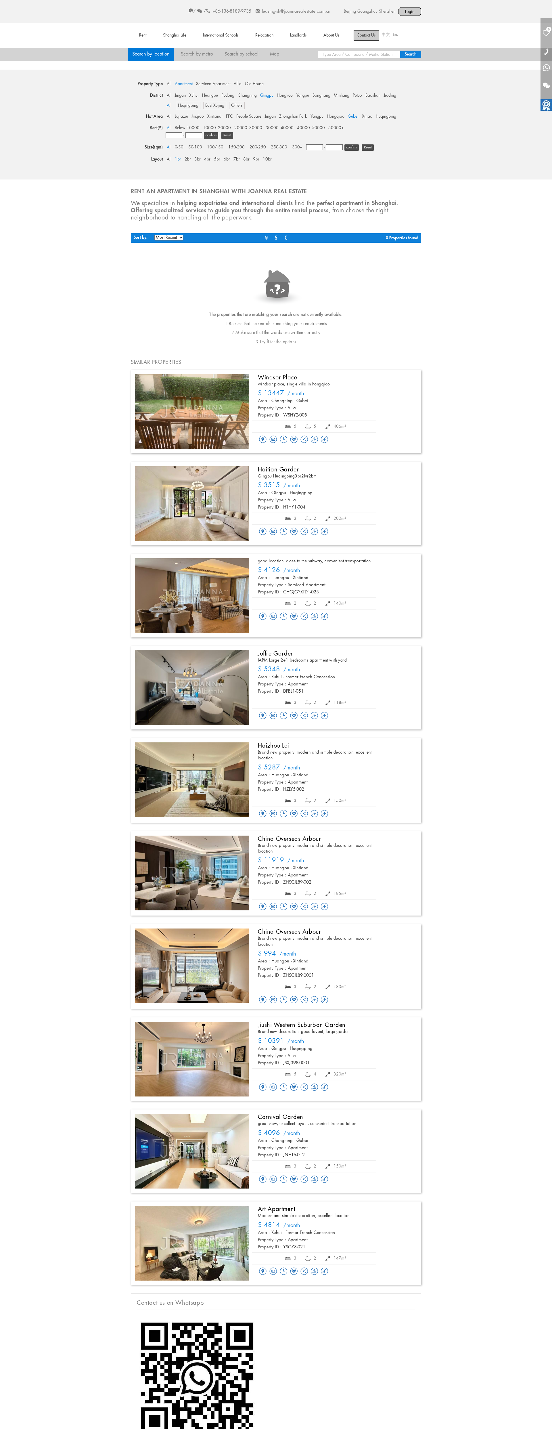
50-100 (195, 147)
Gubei (353, 116)
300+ (297, 147)
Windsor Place (277, 378)
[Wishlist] (294, 439)
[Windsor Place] (192, 411)
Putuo (357, 95)
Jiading (390, 95)
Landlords (298, 35)
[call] (546, 51)
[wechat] (546, 82)
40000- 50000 (311, 128)
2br (188, 159)
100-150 (215, 147)
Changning (247, 95)
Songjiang (321, 95)
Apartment (184, 84)
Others (237, 105)
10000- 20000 (217, 128)
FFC (229, 116)
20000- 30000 (248, 128)
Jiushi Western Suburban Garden (302, 1025)
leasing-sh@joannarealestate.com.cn (296, 11)
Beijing (350, 11)
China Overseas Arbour (289, 839)
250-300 (279, 147)
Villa (237, 84)
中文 (386, 35)
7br (236, 159)
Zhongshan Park (293, 116)
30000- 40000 (280, 128)
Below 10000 (187, 128)
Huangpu (210, 95)
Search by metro (197, 54)
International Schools (221, 35)
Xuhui (194, 95)
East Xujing (214, 105)
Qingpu (266, 95)
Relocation (264, 35)
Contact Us (366, 35)
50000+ (336, 128)
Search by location (150, 54)
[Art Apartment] (192, 1243)
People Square (248, 116)
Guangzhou (367, 11)
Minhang (341, 95)
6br (227, 159)
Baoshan (372, 95)
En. (395, 35)
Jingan (180, 95)
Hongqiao (335, 116)
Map (274, 54)
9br (256, 159)
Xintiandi (215, 116)
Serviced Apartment (213, 84)
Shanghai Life (174, 35)
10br (267, 159)
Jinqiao (197, 116)
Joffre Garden (276, 654)
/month (281, 394)
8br (246, 159)
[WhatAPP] (546, 68)
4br (207, 159)
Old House (254, 84)
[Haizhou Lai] (192, 779)
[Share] (304, 439)
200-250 (258, 147)
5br (217, 159)
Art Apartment (277, 1209)
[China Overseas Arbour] (192, 873)
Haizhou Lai (274, 746)
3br (197, 159)
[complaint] (314, 440)
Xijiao (367, 116)
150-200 (236, 147)
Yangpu (302, 95)
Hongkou (285, 95)
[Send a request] (283, 439)
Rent (142, 35)
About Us (331, 35)
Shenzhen (387, 11)
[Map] (263, 439)
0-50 (179, 147)
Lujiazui (181, 116)
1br (178, 159)
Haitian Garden (279, 470)
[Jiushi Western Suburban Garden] (192, 1059)
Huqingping (188, 105)
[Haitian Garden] (192, 503)
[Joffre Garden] (192, 687)
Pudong (227, 95)
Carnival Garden (280, 1117)
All (169, 84)
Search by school (241, 54)
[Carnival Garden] (192, 1151)
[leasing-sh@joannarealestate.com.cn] (273, 439)
